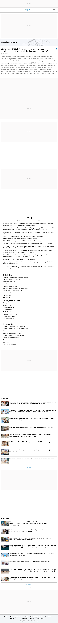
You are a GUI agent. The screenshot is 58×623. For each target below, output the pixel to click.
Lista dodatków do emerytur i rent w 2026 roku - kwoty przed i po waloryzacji (23, 241)
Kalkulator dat (7, 295)
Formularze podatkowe (9, 321)
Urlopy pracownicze (8, 307)
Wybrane (39, 220)
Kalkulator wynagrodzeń (9, 281)
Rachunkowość (7, 312)
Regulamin (48, 617)
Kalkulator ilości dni (8, 293)
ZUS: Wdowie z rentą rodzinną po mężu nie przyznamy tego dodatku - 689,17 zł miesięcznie (27, 243)
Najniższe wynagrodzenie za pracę (12, 331)
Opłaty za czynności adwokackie (12, 333)
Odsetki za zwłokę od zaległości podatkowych (15, 328)
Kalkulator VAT (7, 297)
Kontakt (24, 618)
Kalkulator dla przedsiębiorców (11, 279)
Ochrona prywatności (16, 617)
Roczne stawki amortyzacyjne (11, 337)
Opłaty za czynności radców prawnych (13, 335)
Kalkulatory (9, 275)
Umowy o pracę (7, 305)
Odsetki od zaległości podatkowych (12, 290)
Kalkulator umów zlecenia (10, 284)
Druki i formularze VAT (9, 318)
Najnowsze (19, 220)
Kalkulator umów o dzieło (10, 286)
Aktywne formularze (13, 301)
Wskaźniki (9, 324)
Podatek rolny (7, 340)
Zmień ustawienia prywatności (33, 617)
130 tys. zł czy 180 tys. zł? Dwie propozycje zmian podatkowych (20, 259)
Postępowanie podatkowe (10, 314)
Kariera (12, 618)
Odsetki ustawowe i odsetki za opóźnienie (14, 326)
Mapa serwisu (41, 618)
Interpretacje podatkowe (9, 344)
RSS (18, 618)
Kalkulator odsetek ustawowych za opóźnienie (15, 288)
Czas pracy (6, 303)
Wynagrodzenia (7, 309)
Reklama (32, 618)
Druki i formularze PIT (9, 316)
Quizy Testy (6, 342)
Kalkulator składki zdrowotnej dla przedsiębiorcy (16, 277)
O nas (5, 617)
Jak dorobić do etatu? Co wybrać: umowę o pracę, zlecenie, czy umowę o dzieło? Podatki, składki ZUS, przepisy (29, 233)
